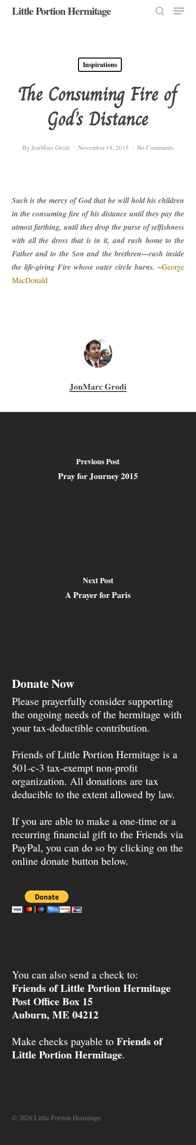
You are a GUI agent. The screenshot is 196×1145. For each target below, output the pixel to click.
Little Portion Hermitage (61, 11)
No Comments (155, 147)
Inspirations (100, 64)
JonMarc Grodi (50, 147)
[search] (160, 11)
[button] (179, 11)
